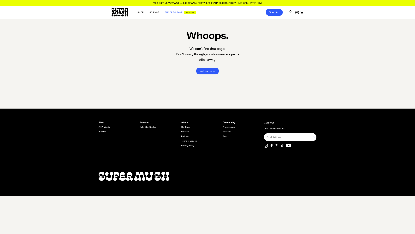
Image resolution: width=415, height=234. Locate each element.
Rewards (227, 131)
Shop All (274, 12)
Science (154, 12)
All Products (104, 126)
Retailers (185, 131)
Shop (140, 12)
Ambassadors (229, 126)
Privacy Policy (187, 145)
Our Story (185, 126)
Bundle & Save (179, 12)
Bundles (102, 131)
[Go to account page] (290, 12)
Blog (225, 136)
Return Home (207, 71)
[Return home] (120, 12)
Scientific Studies (148, 126)
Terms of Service (189, 140)
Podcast (185, 136)
